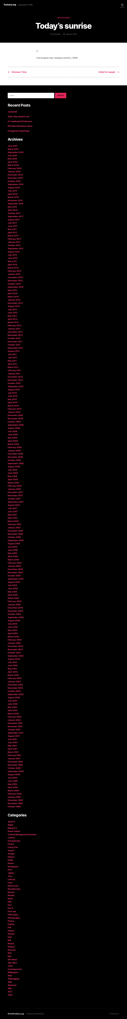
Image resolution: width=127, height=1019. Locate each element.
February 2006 (15, 563)
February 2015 (14, 271)
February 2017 (14, 239)
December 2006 (15, 531)
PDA (10, 902)
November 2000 (15, 765)
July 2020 (12, 155)
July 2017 (12, 223)
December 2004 (15, 608)
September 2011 (15, 348)
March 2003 (13, 675)
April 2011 (12, 364)
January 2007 (14, 527)
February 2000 (15, 794)
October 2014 (14, 284)
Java (10, 876)
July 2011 (12, 354)
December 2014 (15, 277)
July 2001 (12, 739)
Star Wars (12, 963)
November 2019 (15, 178)
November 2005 (15, 572)
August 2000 (14, 774)
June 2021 (12, 146)
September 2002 (16, 694)
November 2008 (15, 457)
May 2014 (12, 290)
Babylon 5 (12, 828)
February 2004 (15, 640)
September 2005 (16, 579)
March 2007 (13, 521)
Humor (11, 863)
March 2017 (13, 236)
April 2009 (13, 441)
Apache (11, 822)
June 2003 (13, 665)
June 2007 (13, 511)
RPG (10, 953)
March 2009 (13, 444)
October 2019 (14, 181)
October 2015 (14, 245)
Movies (11, 892)
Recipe (11, 943)
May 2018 (12, 207)
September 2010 (15, 386)
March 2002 (13, 713)
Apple (10, 825)
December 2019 (15, 175)
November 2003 (15, 649)
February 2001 (14, 755)
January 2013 (14, 329)
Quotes (11, 934)
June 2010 (13, 396)
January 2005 (14, 604)
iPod (10, 870)
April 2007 (13, 518)
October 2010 (14, 383)
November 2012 (15, 335)
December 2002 (15, 685)
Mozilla (11, 895)
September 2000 (16, 771)
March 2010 (13, 406)
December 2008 (15, 454)
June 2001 (13, 742)
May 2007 (12, 515)
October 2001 (14, 729)
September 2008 (16, 463)
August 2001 (14, 736)
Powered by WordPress (35, 1014)
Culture (11, 838)
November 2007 (15, 495)
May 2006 (12, 553)
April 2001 (12, 749)
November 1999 (15, 803)
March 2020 (13, 165)
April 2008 (13, 479)
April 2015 (12, 264)
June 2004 (13, 627)
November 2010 (15, 380)
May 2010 (12, 399)
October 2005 (14, 576)
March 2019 (13, 197)
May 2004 (12, 630)
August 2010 (14, 390)
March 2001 (13, 752)
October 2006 (14, 537)
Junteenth (12, 112)
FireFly (11, 844)
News (10, 898)
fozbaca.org (10, 5)
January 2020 (14, 171)
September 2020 (16, 152)
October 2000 (14, 768)
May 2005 (12, 592)
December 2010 (15, 377)
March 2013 (13, 322)
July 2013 (12, 309)
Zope (10, 995)
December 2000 (15, 762)
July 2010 (12, 393)
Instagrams (13, 866)
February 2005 (14, 601)
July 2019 (12, 191)
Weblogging (13, 979)
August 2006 (14, 543)
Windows (12, 985)
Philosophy (13, 914)
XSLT (10, 991)
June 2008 (13, 473)
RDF (9, 940)
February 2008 (15, 486)
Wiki (10, 982)
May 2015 (12, 261)
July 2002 (12, 701)
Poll (9, 927)
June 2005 (13, 588)
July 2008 (12, 470)
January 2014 (14, 300)
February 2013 (14, 325)
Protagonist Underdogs (18, 131)
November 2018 (15, 200)
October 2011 (14, 345)
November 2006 (15, 534)
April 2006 (13, 556)
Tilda (10, 966)
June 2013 (12, 313)
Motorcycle (13, 886)
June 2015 (12, 258)
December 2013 (15, 303)
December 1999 (15, 800)
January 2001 (14, 758)
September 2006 (16, 540)
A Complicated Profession (20, 121)
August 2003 (14, 659)
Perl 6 (10, 908)
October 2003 (14, 653)
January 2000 (14, 797)
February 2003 (14, 678)
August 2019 (14, 187)
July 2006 (12, 547)
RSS (9, 956)
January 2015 (14, 274)
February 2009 (15, 447)
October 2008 (14, 460)
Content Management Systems (22, 834)
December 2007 (15, 492)
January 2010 (14, 412)
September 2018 (15, 203)
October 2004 (14, 614)
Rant (10, 937)
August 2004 (14, 620)
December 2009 (15, 415)
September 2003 (16, 656)
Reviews (12, 950)
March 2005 (13, 598)
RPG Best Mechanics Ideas (20, 126)
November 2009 (15, 418)
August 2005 (14, 582)
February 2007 (14, 524)
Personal (12, 911)
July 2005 (12, 585)
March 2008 (13, 483)
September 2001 (15, 733)
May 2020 (12, 159)
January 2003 (14, 681)
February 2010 (14, 409)
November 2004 (15, 611)
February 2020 (14, 168)
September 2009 (16, 425)
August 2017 (14, 220)
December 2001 (15, 723)
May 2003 (12, 669)
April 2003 (13, 672)
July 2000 (12, 778)
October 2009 (14, 422)
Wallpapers (13, 972)
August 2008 (14, 466)
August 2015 (14, 252)
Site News (12, 959)
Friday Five (13, 847)
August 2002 (14, 697)
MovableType (14, 889)
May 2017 (12, 229)
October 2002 (14, 691)
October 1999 (14, 806)
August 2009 (14, 428)
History (11, 857)
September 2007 (16, 502)
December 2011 (15, 341)
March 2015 (13, 268)
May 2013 (12, 316)
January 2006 (14, 566)
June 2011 (12, 357)
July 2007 (12, 508)
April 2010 (12, 402)
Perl (9, 905)
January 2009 (14, 450)
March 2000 (13, 790)
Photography (14, 918)
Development (14, 841)
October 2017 (14, 213)
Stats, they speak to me (18, 116)
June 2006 (13, 550)
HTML (10, 860)
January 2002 (14, 720)
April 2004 (13, 633)
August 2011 (14, 351)
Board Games (14, 831)
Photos (11, 921)
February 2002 (14, 717)
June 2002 (13, 704)
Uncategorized (63, 17)
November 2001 (15, 726)
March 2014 (13, 297)
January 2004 (14, 643)
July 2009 (12, 431)
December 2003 (15, 646)
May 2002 (12, 707)
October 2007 (14, 499)
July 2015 (12, 255)
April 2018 (12, 210)
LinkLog (11, 879)
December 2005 (15, 569)
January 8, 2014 (71, 34)
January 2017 (14, 242)
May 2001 (12, 746)
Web (10, 975)
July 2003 (12, 662)
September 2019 (15, 184)
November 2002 (15, 688)
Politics (11, 924)
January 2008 (14, 489)
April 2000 (13, 787)
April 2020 (13, 162)
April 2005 (13, 595)
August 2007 (14, 505)
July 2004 (12, 624)
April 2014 (12, 293)
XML (10, 988)
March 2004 (13, 637)
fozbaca (57, 34)
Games (11, 850)
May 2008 (12, 476)
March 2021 (13, 149)
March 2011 (13, 367)
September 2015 (15, 248)
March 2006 (13, 560)
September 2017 (15, 216)
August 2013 (14, 306)
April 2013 (12, 319)
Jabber (11, 873)
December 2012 (15, 332)
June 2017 (12, 226)
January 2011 (14, 374)
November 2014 (15, 280)
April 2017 (12, 232)
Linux (10, 882)
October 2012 (14, 338)
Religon (11, 947)
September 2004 (16, 617)
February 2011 (14, 370)
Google (11, 854)
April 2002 (13, 710)
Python (11, 931)
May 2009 (12, 438)
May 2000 (12, 784)
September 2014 (15, 287)
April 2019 (12, 194)
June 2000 (13, 781)
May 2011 (12, 361)
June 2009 (13, 434)
